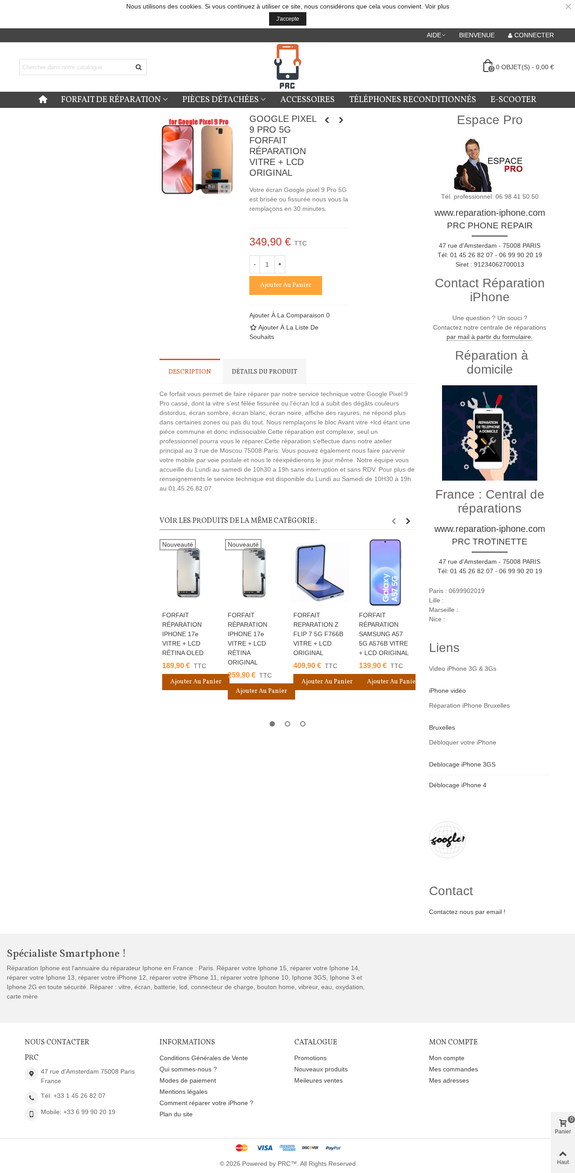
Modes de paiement (187, 1080)
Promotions (310, 1057)
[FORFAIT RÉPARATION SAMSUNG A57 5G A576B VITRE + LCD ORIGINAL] (385, 572)
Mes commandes (453, 1069)
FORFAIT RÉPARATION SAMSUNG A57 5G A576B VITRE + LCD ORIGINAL (384, 633)
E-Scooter (513, 100)
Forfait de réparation (111, 100)
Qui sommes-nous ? (188, 1069)
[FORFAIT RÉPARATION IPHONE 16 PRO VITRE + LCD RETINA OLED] (341, 120)
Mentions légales (183, 1091)
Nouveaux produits (321, 1069)
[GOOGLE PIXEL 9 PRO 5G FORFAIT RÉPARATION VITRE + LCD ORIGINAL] (224, 189)
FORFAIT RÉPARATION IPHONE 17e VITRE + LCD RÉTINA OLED (182, 633)
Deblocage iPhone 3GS (462, 764)
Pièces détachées (220, 100)
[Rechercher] (138, 67)
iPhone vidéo (447, 690)
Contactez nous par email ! (467, 911)
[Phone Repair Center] (287, 67)
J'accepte (287, 19)
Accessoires (307, 100)
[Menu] (42, 100)
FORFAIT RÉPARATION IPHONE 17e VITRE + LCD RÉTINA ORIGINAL (247, 638)
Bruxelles (442, 727)
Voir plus (437, 6)
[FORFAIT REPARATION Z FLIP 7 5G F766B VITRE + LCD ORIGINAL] (320, 572)
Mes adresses (449, 1080)
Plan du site (176, 1114)
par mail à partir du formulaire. (490, 336)
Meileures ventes (318, 1080)
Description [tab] (189, 372)
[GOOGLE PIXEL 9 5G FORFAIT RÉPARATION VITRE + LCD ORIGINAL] (327, 120)
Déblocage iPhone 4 (458, 785)
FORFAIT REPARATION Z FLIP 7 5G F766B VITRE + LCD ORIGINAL (318, 633)
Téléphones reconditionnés (412, 100)
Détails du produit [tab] (264, 372)
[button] (436, 35)
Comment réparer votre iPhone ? (206, 1102)
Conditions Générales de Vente (203, 1057)
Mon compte (446, 1057)
